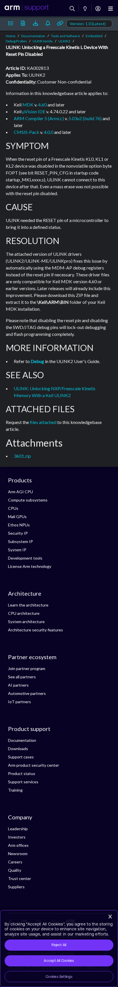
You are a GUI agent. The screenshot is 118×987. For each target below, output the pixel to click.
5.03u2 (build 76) (85, 118)
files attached (43, 422)
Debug (37, 361)
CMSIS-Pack (26, 132)
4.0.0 (48, 132)
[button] (10, 23)
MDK (28, 104)
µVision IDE (33, 111)
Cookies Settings (59, 977)
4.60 (42, 104)
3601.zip (22, 456)
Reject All (59, 945)
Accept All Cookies (59, 961)
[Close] (110, 916)
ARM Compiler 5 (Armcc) (39, 118)
